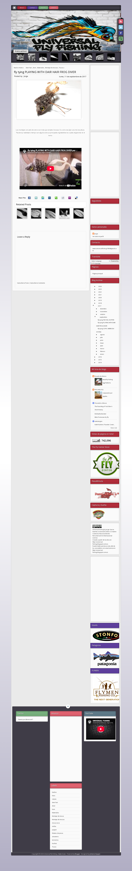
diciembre (103, 309)
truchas (54, 843)
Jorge (96, 234)
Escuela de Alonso (100, 376)
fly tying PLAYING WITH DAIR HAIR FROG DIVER (45, 72)
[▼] (95, 306)
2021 (100, 295)
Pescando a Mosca (101, 403)
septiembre (103, 317)
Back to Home (18, 68)
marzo (102, 348)
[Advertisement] (105, 98)
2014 (100, 362)
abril (101, 346)
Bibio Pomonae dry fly (102, 417)
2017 (99, 306)
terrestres (55, 840)
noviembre (103, 311)
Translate (97, 264)
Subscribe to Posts (23, 283)
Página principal (98, 273)
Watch (54, 8)
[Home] (14, 7)
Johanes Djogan (95, 854)
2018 (100, 303)
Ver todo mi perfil (98, 236)
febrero (102, 351)
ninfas (54, 826)
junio (101, 340)
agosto (102, 335)
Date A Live (62, 854)
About (22, 8)
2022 (100, 292)
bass (53, 796)
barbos (54, 792)
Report (43, 8)
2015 (100, 360)
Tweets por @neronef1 (25, 719)
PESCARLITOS (99, 390)
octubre (102, 314)
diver (34, 68)
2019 (100, 300)
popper (54, 830)
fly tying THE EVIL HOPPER (106, 320)
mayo (102, 343)
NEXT (128, 33)
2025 (100, 289)
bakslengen (98, 421)
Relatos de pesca (57, 833)
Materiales (40, 68)
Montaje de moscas (51, 68)
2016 (100, 357)
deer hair (29, 68)
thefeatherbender (100, 414)
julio (101, 337)
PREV (3, 33)
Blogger (77, 854)
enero (102, 354)
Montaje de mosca (58, 816)
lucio (53, 809)
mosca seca (56, 823)
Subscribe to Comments (37, 283)
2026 (100, 286)
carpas (54, 799)
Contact (32, 8)
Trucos (61, 68)
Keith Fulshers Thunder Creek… (105, 425)
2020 (100, 297)
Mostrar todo (114, 428)
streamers (55, 836)
